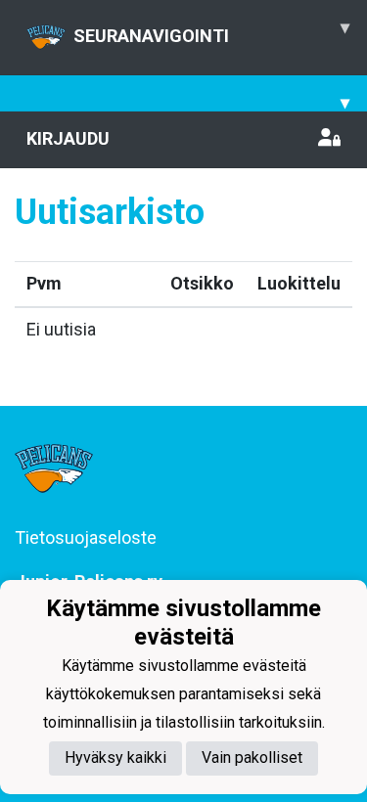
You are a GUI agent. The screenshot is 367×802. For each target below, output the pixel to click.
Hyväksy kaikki (115, 757)
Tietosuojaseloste (86, 537)
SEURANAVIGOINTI (211, 31)
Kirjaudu (68, 138)
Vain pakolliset (252, 757)
